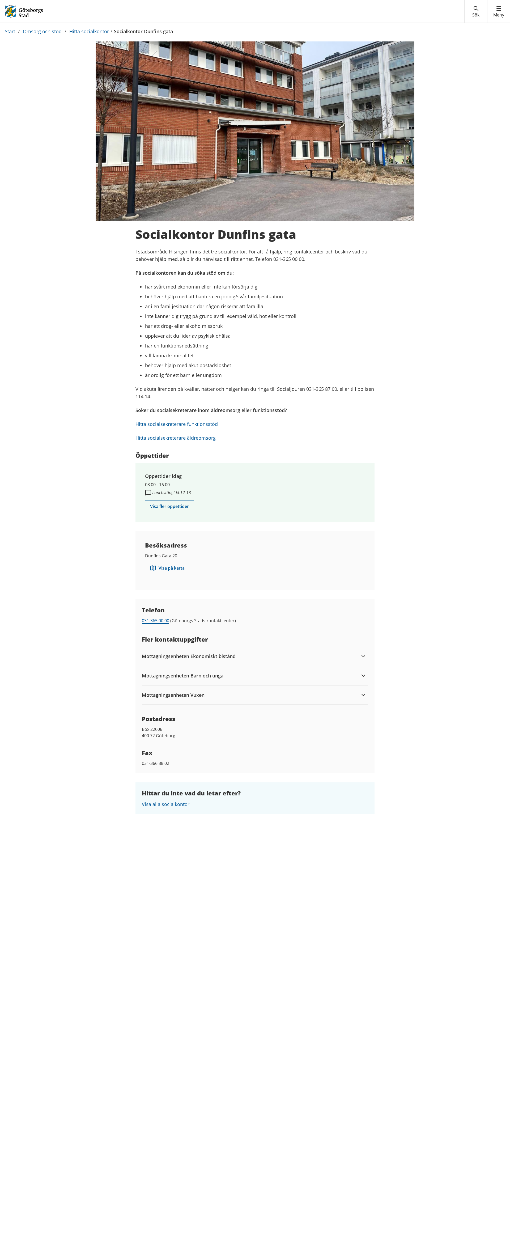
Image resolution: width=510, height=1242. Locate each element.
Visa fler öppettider (169, 506)
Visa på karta (172, 568)
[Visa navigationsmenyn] (498, 11)
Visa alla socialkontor (165, 804)
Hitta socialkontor (89, 31)
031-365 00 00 (155, 621)
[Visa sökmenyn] (476, 11)
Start (10, 31)
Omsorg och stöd (42, 31)
